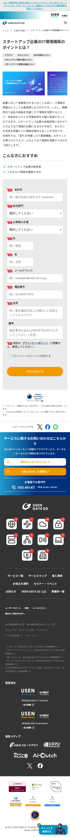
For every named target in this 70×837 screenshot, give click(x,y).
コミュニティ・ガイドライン (17, 630)
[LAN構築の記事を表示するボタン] (27, 540)
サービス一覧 (15, 575)
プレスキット (42, 630)
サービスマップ (37, 575)
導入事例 (57, 575)
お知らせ (11, 591)
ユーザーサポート (13, 608)
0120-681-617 (26, 487)
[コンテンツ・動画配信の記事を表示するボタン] (27, 555)
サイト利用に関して (14, 635)
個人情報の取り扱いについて (39, 624)
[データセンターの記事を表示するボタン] (11, 540)
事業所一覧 (57, 591)
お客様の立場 (17, 222)
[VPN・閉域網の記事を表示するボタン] (27, 524)
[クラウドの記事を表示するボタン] (43, 524)
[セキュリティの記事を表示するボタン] (58, 524)
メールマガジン (39, 608)
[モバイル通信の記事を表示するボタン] (43, 540)
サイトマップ (31, 635)
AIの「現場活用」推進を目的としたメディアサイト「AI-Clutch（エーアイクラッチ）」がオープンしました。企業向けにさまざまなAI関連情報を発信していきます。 (35, 5)
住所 (12, 303)
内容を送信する (35, 371)
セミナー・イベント (45, 583)
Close (39, 825)
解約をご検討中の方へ (15, 613)
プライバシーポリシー (35, 343)
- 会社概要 (26, 705)
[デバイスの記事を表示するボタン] (58, 540)
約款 (27, 608)
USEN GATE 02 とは (33, 591)
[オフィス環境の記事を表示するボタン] (43, 555)
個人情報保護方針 (13, 624)
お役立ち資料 (20, 583)
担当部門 (15, 205)
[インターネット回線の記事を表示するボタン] (11, 524)
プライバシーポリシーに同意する (31, 356)
